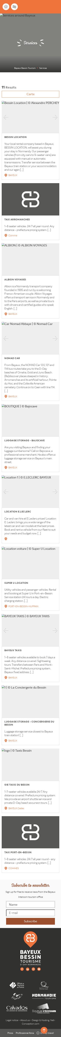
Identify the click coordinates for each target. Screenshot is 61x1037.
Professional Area (25, 1032)
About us (25, 1020)
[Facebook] (22, 969)
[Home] (30, 948)
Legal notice (12, 1020)
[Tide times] (14, 6)
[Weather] (6, 6)
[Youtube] (39, 969)
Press (10, 1032)
